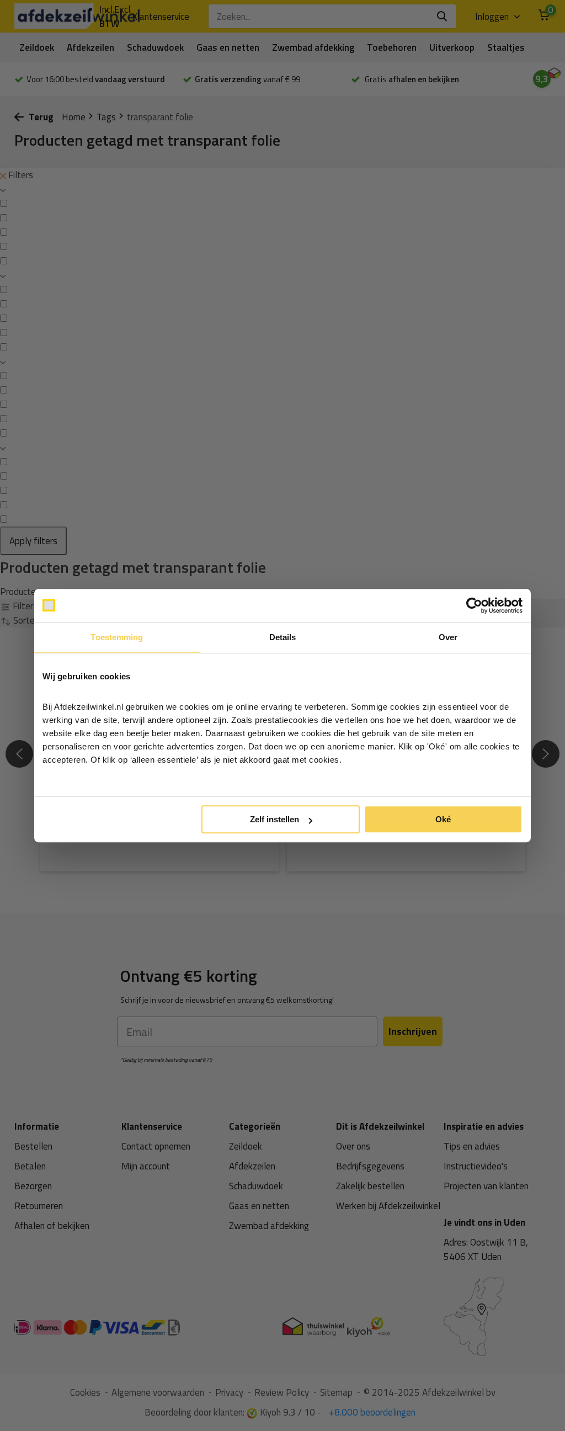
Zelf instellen (274, 819)
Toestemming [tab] (116, 637)
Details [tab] (282, 637)
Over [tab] (448, 637)
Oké (443, 819)
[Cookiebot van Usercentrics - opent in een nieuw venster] (474, 605)
